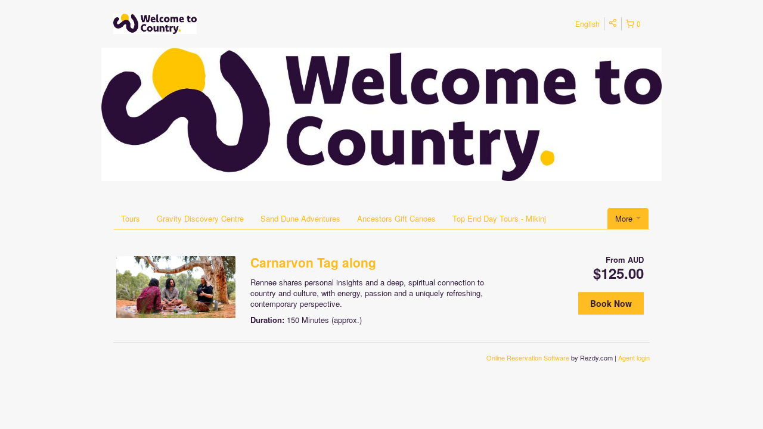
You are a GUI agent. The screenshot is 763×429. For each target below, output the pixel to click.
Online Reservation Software (527, 357)
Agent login (634, 357)
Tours (130, 218)
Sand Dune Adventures (300, 218)
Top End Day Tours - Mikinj (499, 218)
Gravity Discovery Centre (200, 218)
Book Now (611, 303)
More (625, 218)
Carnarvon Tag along (313, 262)
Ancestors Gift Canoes (396, 218)
